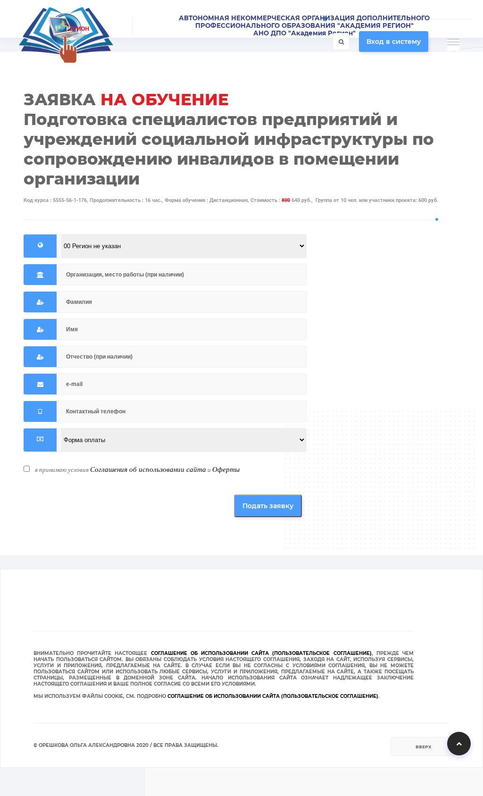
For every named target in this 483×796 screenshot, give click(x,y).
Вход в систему (393, 41)
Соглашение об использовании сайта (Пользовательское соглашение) (261, 653)
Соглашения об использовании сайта (148, 469)
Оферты (226, 469)
